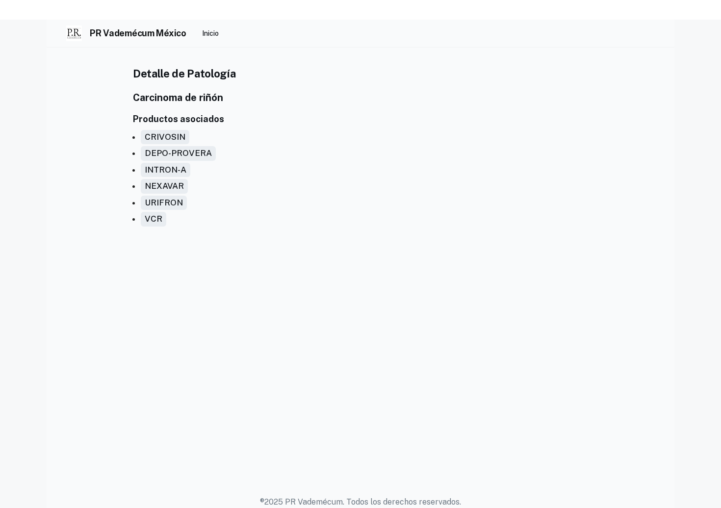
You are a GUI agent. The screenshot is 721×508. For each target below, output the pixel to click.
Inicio (210, 33)
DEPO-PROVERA (178, 153)
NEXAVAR (164, 186)
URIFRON (164, 202)
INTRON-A (165, 170)
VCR (153, 219)
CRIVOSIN (165, 137)
